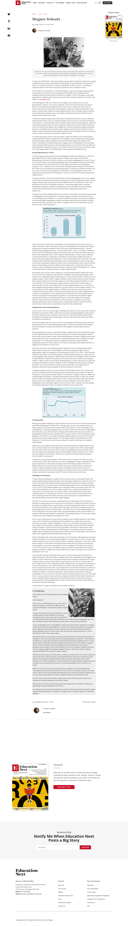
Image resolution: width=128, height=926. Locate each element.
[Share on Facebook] (8, 21)
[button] (96, 3)
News (34, 14)
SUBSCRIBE (107, 3)
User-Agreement (92, 889)
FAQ (88, 906)
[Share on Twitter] (8, 14)
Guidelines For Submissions (96, 899)
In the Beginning (43, 99)
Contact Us (61, 906)
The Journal (62, 889)
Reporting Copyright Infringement (98, 896)
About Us (61, 885)
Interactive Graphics (64, 902)
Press (60, 899)
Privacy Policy (91, 892)
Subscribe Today (64, 787)
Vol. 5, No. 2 (43, 14)
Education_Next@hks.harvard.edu (31, 894)
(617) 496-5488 (25, 892)
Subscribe (85, 847)
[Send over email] (8, 35)
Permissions (91, 902)
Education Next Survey (65, 896)
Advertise (90, 885)
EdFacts (60, 892)
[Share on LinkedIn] (8, 28)
